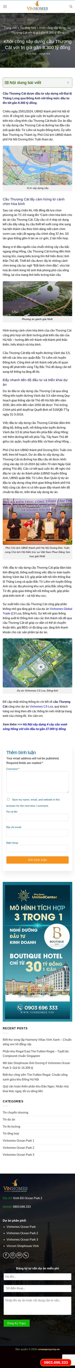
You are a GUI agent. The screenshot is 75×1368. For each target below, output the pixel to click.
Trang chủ (10, 27)
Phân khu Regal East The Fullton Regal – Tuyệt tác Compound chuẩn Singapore (36, 1054)
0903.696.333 (22, 1206)
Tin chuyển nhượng (15, 1112)
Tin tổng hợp (28, 27)
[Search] (71, 6)
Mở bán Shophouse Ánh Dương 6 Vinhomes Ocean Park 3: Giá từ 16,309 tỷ (36, 1065)
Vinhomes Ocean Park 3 (18, 1154)
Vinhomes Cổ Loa (41, 706)
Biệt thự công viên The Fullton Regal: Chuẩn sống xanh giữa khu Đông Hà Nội (35, 1077)
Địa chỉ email (13, 827)
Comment (12, 768)
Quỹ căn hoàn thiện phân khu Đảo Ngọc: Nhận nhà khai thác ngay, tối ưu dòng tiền (36, 1089)
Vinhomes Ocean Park (21, 1226)
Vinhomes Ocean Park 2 (18, 1147)
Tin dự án (9, 1119)
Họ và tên (11, 811)
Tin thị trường (11, 1126)
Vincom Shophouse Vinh (23, 1246)
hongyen (44, 54)
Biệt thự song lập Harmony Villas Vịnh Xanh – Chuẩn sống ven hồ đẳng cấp (37, 1042)
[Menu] (5, 6)
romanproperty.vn (49, 1349)
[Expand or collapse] (68, 83)
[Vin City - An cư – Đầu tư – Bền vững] (37, 6)
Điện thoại (12, 842)
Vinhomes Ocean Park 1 (18, 1140)
